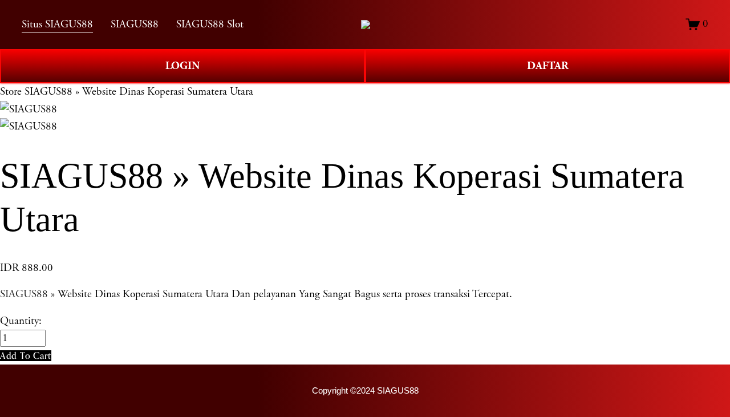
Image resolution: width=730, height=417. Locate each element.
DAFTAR (548, 65)
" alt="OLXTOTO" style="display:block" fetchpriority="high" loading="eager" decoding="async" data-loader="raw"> (365, 24)
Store (11, 92)
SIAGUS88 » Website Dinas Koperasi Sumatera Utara (139, 92)
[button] (25, 355)
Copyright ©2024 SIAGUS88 (365, 390)
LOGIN (182, 65)
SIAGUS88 (24, 294)
